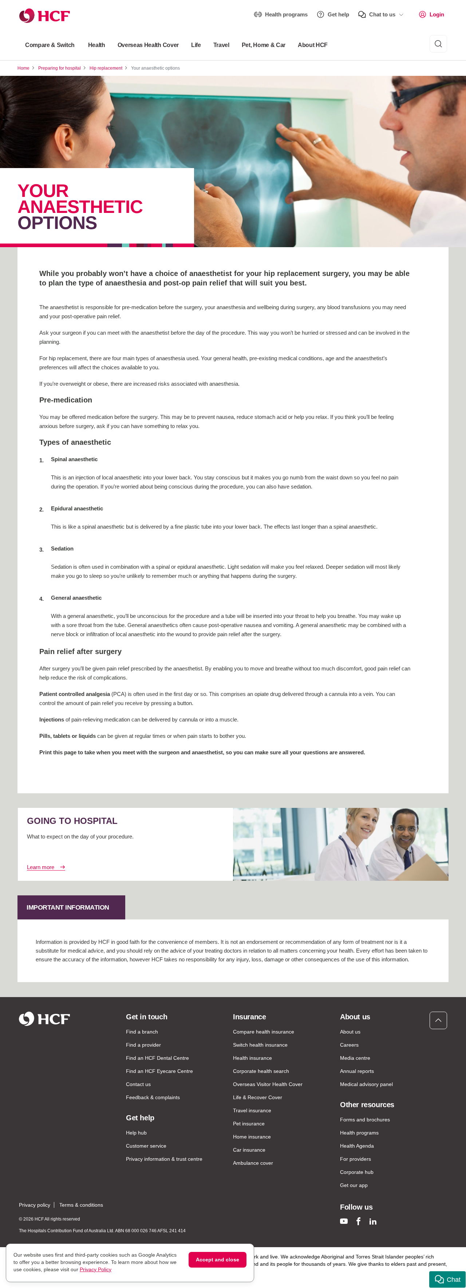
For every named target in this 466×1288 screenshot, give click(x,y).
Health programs (286, 14)
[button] (447, 1279)
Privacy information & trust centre (164, 1159)
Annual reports (357, 1071)
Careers (349, 1045)
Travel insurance (252, 1110)
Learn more (40, 867)
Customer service (146, 1146)
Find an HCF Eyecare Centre (159, 1071)
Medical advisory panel (366, 1084)
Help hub (136, 1133)
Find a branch (142, 1032)
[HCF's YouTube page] (344, 1221)
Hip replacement (106, 68)
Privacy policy (34, 1205)
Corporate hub (357, 1172)
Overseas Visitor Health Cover (268, 1084)
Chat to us (382, 14)
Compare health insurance (263, 1032)
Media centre (355, 1058)
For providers (355, 1159)
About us (350, 1032)
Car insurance (249, 1150)
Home (23, 68)
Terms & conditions (81, 1205)
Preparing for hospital (59, 68)
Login (437, 14)
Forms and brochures (365, 1119)
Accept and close (217, 1259)
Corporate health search (261, 1071)
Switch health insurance (260, 1045)
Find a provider (143, 1045)
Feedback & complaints (153, 1097)
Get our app (354, 1185)
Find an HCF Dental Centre (157, 1058)
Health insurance (252, 1058)
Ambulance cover (253, 1163)
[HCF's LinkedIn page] (373, 1221)
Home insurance (252, 1137)
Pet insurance (249, 1123)
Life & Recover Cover (257, 1097)
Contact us (138, 1084)
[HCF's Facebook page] (358, 1221)
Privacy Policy (95, 1269)
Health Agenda (357, 1146)
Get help (338, 14)
